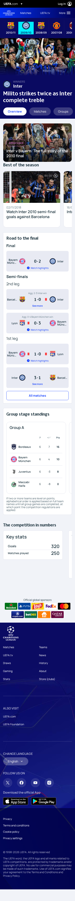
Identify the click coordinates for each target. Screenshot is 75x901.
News (42, 655)
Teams (43, 647)
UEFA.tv (8, 655)
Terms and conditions (16, 825)
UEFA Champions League (9, 12)
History (43, 663)
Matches (8, 647)
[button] (64, 13)
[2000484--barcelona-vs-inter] (37, 299)
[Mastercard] (64, 606)
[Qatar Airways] (57, 614)
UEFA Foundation (13, 724)
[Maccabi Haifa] (14, 484)
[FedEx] (51, 606)
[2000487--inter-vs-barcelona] (37, 377)
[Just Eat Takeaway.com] (44, 614)
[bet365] (31, 614)
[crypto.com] (17, 614)
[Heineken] (11, 606)
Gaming (7, 671)
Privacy (7, 819)
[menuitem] (27, 13)
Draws (7, 663)
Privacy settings (12, 838)
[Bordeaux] (14, 447)
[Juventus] (14, 472)
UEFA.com (9, 716)
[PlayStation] (24, 606)
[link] (26, 13)
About (43, 671)
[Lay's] (37, 606)
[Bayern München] (14, 459)
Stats (6, 679)
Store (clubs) (47, 679)
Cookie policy (11, 831)
